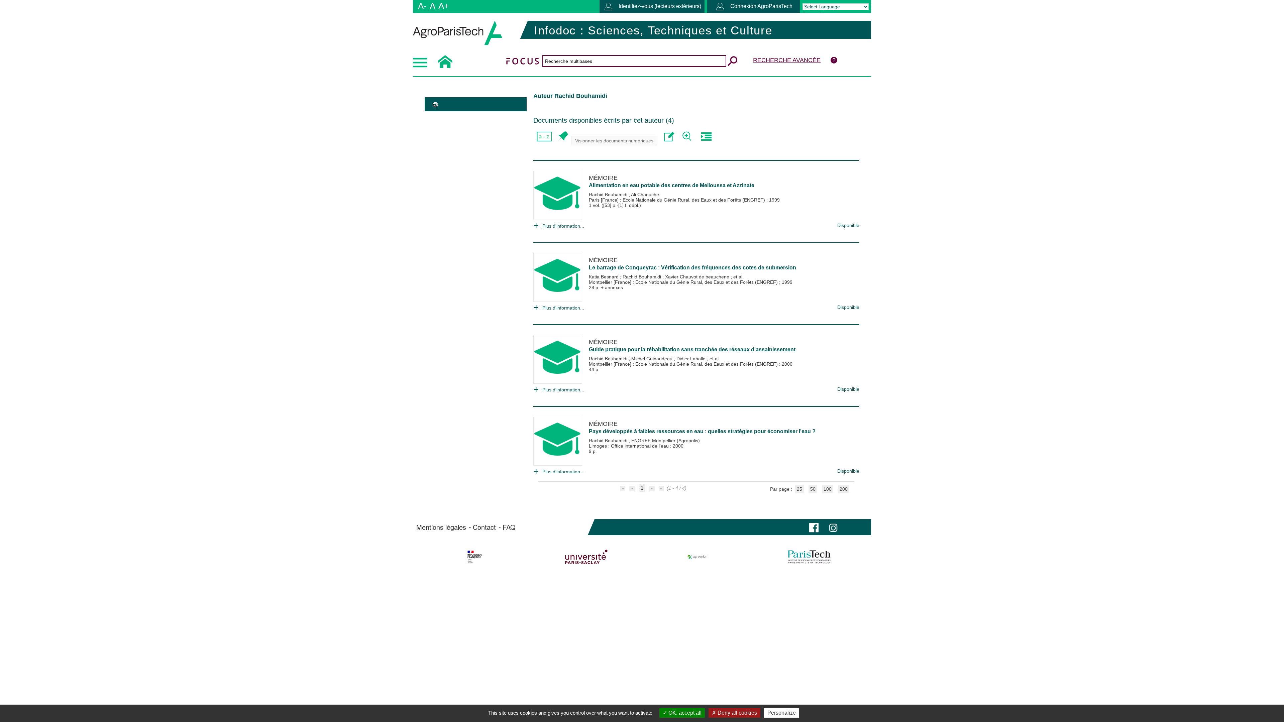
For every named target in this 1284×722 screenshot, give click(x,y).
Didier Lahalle (691, 358)
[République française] (475, 557)
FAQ (509, 527)
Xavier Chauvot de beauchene (698, 276)
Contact (484, 527)
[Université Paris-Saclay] (586, 557)
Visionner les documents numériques (614, 140)
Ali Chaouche (645, 194)
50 (813, 489)
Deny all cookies (736, 713)
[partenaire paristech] (809, 557)
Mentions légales (441, 527)
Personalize (781, 713)
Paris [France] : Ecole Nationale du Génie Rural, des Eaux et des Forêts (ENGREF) (677, 200)
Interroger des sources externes (706, 136)
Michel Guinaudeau (652, 358)
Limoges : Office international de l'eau (629, 446)
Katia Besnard (604, 276)
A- (422, 6)
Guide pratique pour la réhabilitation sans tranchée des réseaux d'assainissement (692, 349)
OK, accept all (684, 713)
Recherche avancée (787, 60)
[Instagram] (833, 527)
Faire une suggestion (669, 136)
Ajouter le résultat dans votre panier (562, 136)
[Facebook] (814, 527)
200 (844, 489)
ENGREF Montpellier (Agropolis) (665, 440)
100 (828, 489)
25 (799, 489)
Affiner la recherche (687, 136)
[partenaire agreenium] (698, 557)
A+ (443, 6)
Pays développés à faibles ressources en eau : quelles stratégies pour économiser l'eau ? (702, 431)
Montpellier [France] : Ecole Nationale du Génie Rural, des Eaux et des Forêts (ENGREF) (684, 282)
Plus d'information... (563, 226)
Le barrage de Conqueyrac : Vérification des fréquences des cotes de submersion (692, 267)
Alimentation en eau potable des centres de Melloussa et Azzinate (671, 185)
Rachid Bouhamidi (609, 194)
